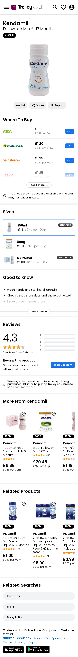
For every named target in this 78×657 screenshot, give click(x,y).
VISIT (70, 131)
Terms (7, 642)
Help (31, 642)
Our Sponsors (55, 638)
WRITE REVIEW (63, 365)
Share (40, 105)
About (38, 638)
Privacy (20, 642)
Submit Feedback (17, 638)
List (23, 105)
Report (59, 105)
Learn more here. (24, 387)
